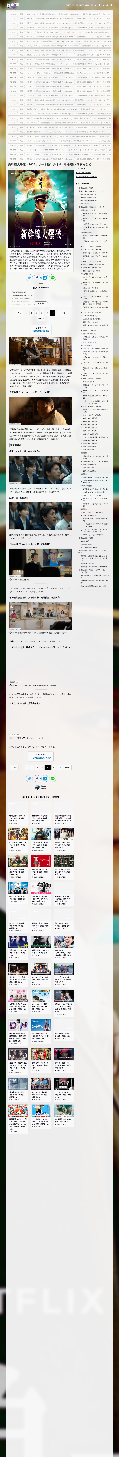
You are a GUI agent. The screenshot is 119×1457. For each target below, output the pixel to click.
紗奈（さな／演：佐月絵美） (92, 415)
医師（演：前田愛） (89, 382)
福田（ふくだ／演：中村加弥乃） (93, 512)
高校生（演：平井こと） (91, 428)
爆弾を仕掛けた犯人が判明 (22, 305)
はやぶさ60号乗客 (86, 345)
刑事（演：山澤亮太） (90, 471)
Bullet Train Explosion (84, 172)
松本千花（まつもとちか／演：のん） (95, 224)
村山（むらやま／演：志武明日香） (94, 264)
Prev (20, 313)
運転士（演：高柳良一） (91, 288)
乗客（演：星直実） (89, 450)
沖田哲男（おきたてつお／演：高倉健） (95, 489)
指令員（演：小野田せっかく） (93, 268)
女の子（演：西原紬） (90, 431)
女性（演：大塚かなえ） (91, 434)
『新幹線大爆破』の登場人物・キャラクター (92, 207)
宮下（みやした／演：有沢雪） (93, 312)
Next (40, 318)
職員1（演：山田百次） (90, 331)
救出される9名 (85, 204)
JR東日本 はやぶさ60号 (88, 210)
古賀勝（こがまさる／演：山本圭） (94, 492)
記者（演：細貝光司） (90, 515)
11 (58, 313)
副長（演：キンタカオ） (91, 322)
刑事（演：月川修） (89, 468)
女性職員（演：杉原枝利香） (92, 319)
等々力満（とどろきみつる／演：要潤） (95, 349)
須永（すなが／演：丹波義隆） (93, 495)
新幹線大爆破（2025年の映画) (87, 176)
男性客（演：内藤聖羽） (91, 443)
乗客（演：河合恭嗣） (90, 447)
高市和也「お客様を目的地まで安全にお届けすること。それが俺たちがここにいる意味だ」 (94, 558)
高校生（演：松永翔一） (91, 424)
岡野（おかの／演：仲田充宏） (93, 271)
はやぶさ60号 (85, 541)
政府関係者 (84, 474)
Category (70, 5)
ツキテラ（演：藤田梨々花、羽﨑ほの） (95, 437)
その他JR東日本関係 (87, 274)
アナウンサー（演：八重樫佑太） (93, 535)
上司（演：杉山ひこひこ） (91, 316)
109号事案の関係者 (87, 486)
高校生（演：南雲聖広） (91, 418)
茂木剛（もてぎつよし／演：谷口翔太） (95, 461)
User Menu (84, 5)
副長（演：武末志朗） (90, 334)
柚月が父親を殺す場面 (87, 564)
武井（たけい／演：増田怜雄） (93, 406)
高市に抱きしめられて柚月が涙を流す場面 (94, 567)
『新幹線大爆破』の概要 (19, 292)
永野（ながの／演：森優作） (92, 246)
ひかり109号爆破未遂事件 (89, 547)
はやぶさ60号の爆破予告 (22, 298)
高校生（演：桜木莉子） (91, 421)
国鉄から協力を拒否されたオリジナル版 (93, 586)
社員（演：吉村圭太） (90, 342)
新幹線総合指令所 (86, 232)
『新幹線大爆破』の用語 (85, 538)
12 (64, 313)
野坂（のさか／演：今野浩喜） (93, 379)
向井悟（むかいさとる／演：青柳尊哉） (95, 253)
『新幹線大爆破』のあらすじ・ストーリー (24, 295)
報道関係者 (84, 509)
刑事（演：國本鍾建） (90, 465)
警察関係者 (84, 453)
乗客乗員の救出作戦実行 (21, 302)
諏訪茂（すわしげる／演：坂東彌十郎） (95, 477)
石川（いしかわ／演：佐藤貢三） (93, 261)
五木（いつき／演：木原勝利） (93, 250)
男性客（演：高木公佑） (91, 440)
